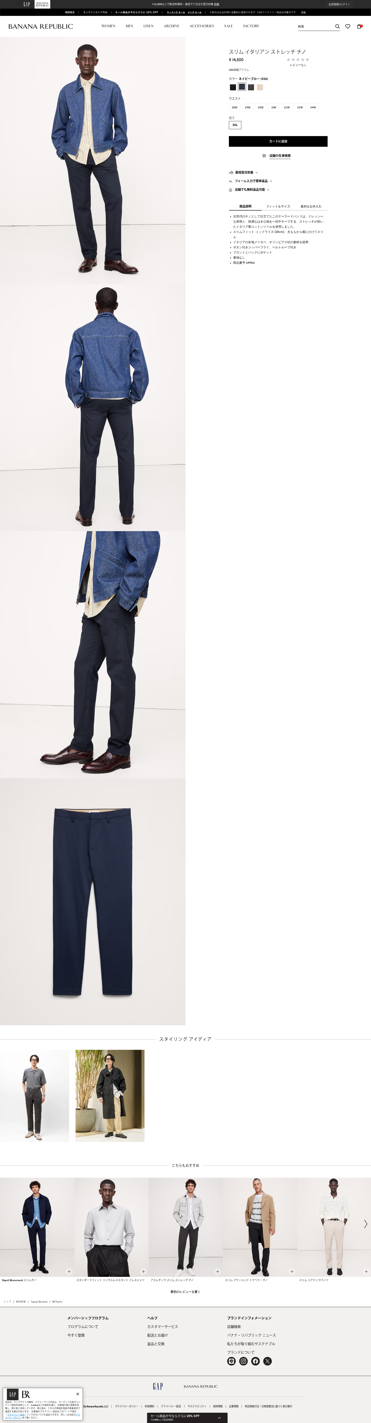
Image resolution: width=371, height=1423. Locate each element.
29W (248, 107)
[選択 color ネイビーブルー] (242, 87)
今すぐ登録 (76, 1335)
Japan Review (39, 1301)
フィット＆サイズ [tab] (278, 206)
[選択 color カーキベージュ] (260, 87)
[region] (43, 1404)
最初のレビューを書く (185, 1291)
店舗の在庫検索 (280, 155)
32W (287, 107)
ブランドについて (241, 1352)
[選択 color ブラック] (233, 87)
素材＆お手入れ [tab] (311, 206)
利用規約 (149, 1406)
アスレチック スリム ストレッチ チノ (172, 1280)
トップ (7, 1301)
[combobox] (319, 26)
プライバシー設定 (171, 1406)
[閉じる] (77, 1394)
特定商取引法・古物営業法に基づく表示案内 (268, 1406)
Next (366, 1224)
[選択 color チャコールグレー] (251, 87)
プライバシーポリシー (126, 1406)
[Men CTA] (194, 12)
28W (234, 107)
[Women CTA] (174, 12)
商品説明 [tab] (245, 206)
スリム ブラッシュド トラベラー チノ (246, 1280)
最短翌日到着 (244, 172)
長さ (232, 118)
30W (261, 107)
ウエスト (235, 98)
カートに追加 (278, 141)
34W (313, 107)
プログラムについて (82, 1327)
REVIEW (21, 1301)
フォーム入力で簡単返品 (251, 181)
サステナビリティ (197, 1406)
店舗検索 (234, 1327)
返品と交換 (155, 1344)
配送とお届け (157, 1335)
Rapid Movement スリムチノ (19, 1280)
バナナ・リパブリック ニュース (251, 1335)
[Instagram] (243, 1361)
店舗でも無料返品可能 (250, 189)
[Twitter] (267, 1361)
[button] (339, 4)
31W (273, 107)
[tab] (278, 172)
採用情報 (217, 1406)
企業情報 (233, 1406)
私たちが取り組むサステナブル (251, 1344)
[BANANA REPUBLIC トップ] (41, 26)
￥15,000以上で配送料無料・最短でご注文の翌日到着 (185, 4)
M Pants (57, 1301)
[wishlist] (347, 26)
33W (300, 107)
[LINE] (231, 1361)
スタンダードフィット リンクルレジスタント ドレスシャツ (110, 1280)
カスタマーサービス (162, 1327)
